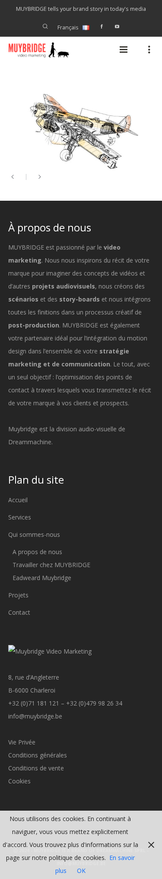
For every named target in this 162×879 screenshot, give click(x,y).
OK (81, 870)
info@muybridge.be (35, 716)
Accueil (18, 500)
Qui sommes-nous (34, 534)
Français (68, 27)
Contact (19, 612)
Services (19, 517)
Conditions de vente (36, 768)
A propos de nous (37, 552)
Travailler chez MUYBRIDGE (51, 565)
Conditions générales (37, 755)
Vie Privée (21, 742)
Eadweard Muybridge (42, 578)
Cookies (19, 781)
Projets (18, 595)
